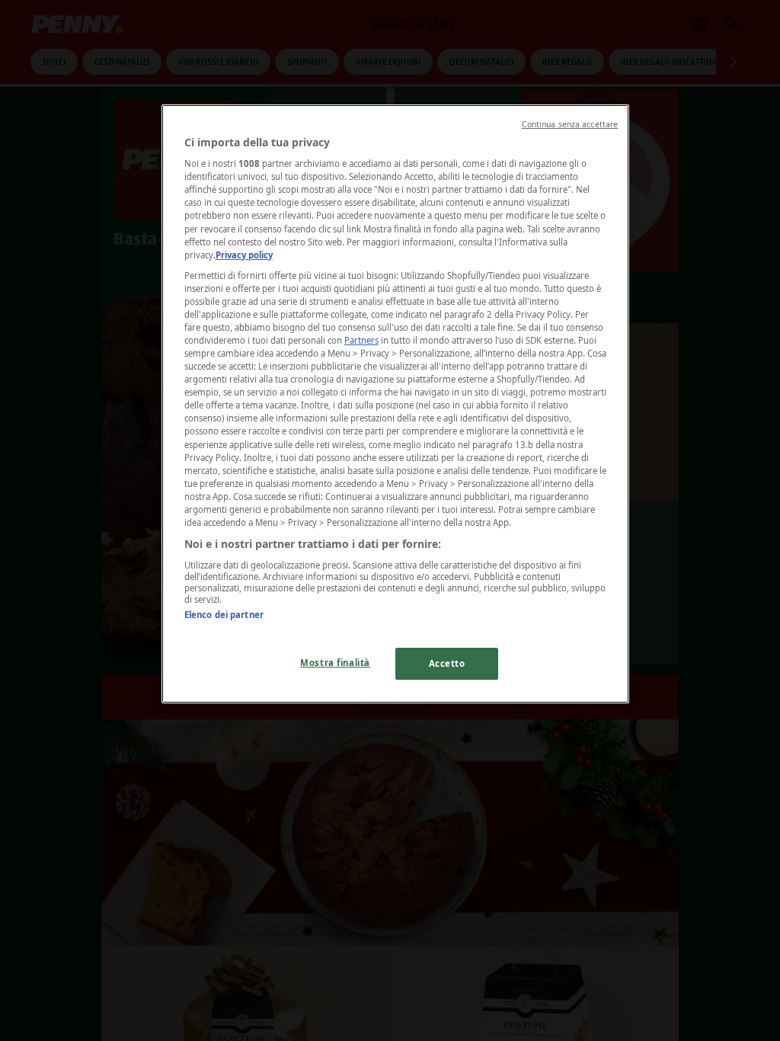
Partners (361, 340)
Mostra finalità (335, 662)
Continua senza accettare (570, 124)
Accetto (447, 663)
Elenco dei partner (224, 614)
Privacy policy (244, 255)
